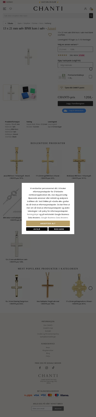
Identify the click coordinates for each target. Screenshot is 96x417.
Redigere (59, 229)
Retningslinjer (33, 214)
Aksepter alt (48, 223)
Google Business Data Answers (54, 217)
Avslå (37, 229)
